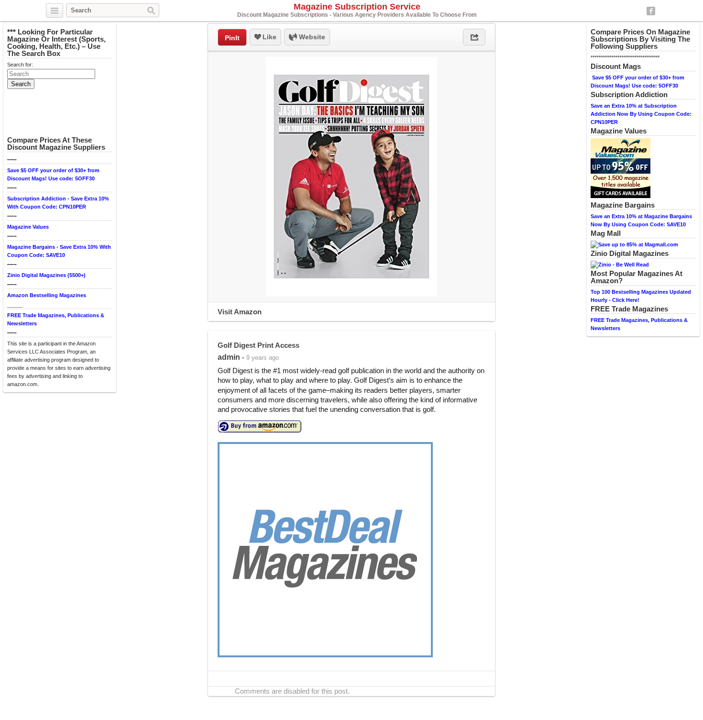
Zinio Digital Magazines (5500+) (46, 275)
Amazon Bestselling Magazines (46, 295)
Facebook (651, 11)
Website (311, 37)
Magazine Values (28, 227)
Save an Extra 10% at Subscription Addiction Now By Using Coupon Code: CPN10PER (641, 114)
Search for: (20, 64)
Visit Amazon (240, 312)
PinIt (232, 38)
